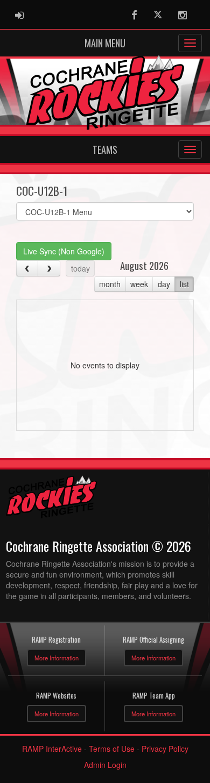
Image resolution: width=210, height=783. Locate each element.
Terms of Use (112, 748)
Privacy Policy (165, 748)
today (80, 268)
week (139, 284)
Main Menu (105, 43)
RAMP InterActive (52, 748)
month (110, 284)
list (184, 284)
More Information (56, 657)
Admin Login (105, 764)
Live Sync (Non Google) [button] (63, 251)
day (164, 284)
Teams (105, 149)
